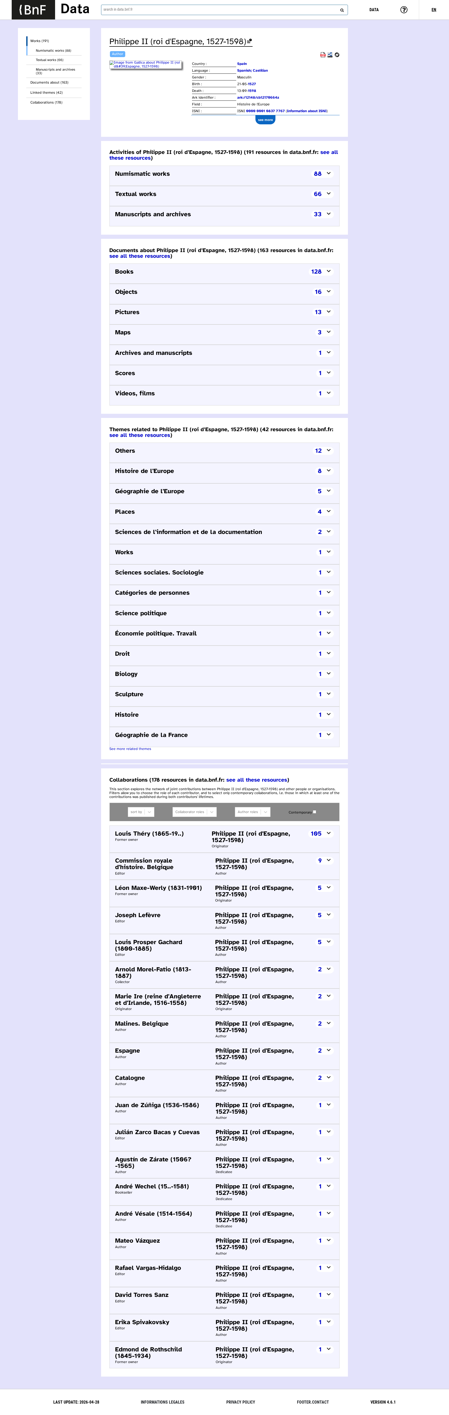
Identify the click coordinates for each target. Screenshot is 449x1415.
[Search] (341, 9)
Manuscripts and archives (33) (55, 71)
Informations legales (162, 1402)
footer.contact (313, 1402)
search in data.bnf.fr (118, 9)
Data (75, 9)
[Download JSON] (337, 56)
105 (316, 834)
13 (318, 312)
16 (318, 292)
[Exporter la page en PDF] (323, 56)
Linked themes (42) (46, 93)
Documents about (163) (49, 83)
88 (318, 174)
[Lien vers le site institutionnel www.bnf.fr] (33, 9)
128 (316, 272)
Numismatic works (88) (53, 50)
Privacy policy (240, 1402)
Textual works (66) (49, 60)
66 (318, 194)
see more (265, 120)
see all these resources (139, 256)
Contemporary (300, 813)
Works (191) (39, 41)
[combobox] (224, 10)
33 (318, 214)
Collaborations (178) (46, 103)
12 (318, 451)
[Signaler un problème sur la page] (249, 42)
